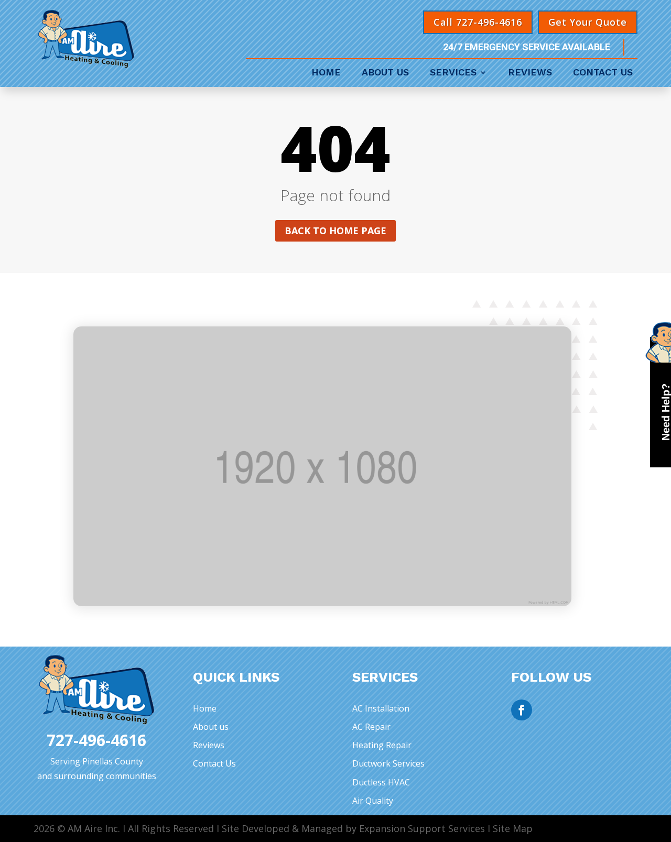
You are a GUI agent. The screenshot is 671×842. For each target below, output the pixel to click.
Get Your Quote (587, 22)
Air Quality (372, 800)
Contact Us (603, 73)
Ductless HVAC (381, 782)
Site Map (513, 828)
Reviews (530, 73)
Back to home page (335, 230)
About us (211, 726)
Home (326, 73)
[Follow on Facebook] (521, 709)
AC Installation (380, 708)
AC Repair (371, 726)
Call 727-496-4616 (478, 22)
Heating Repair (382, 745)
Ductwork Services (388, 763)
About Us (385, 73)
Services (453, 73)
